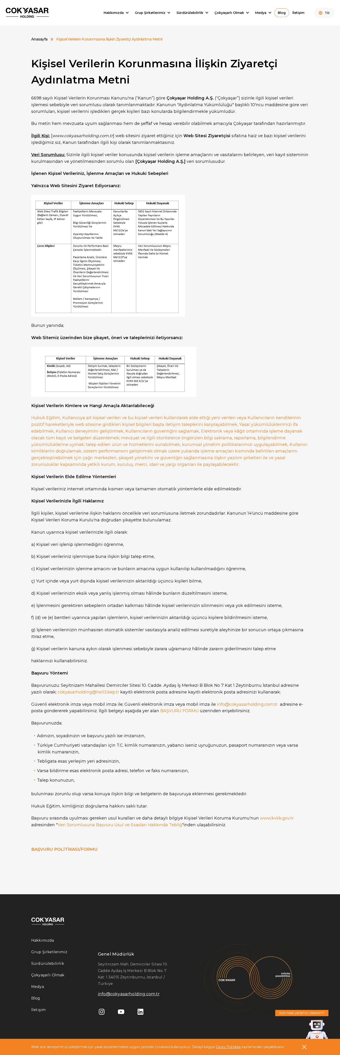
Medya (37, 986)
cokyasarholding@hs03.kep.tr (88, 692)
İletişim (38, 1010)
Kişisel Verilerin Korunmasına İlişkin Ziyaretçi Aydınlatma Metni (109, 39)
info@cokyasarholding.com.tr (247, 704)
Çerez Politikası (228, 1047)
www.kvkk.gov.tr (277, 818)
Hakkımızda (42, 940)
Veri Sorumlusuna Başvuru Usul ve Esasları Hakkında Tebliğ (120, 824)
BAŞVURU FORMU (179, 710)
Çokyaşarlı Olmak (48, 975)
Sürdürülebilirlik (47, 963)
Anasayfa (39, 39)
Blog (35, 998)
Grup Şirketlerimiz (49, 952)
